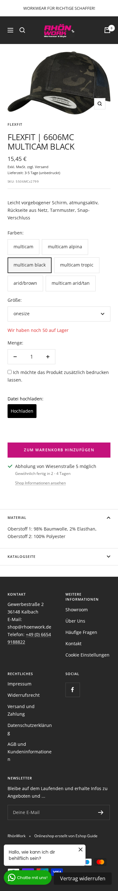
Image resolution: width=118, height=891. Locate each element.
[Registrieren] (101, 812)
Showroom (76, 610)
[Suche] (22, 30)
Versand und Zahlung (21, 710)
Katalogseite (22, 556)
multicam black (30, 265)
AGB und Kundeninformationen (30, 751)
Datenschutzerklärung (30, 729)
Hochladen (22, 411)
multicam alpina (65, 247)
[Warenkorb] (107, 30)
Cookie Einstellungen (87, 655)
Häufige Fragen (81, 632)
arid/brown (25, 283)
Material (17, 517)
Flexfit (15, 124)
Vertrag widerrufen (82, 878)
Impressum (19, 684)
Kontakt (73, 643)
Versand (41, 166)
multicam (23, 247)
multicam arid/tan (71, 283)
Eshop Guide (87, 836)
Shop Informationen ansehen (40, 483)
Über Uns (75, 621)
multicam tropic (76, 265)
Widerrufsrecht (24, 695)
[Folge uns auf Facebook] (72, 690)
